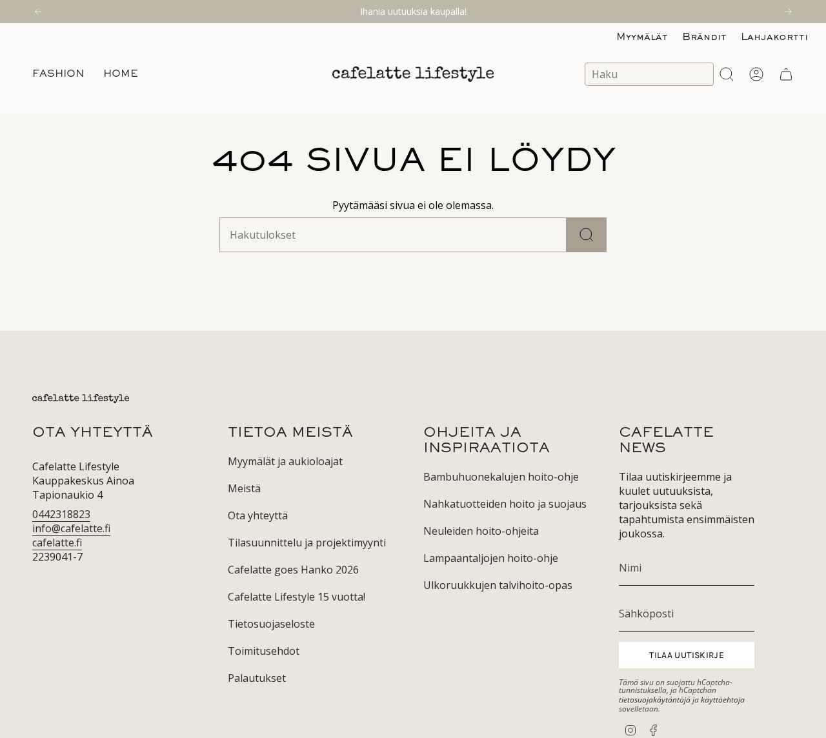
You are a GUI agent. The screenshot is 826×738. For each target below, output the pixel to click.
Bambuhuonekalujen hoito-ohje (501, 477)
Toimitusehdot (263, 651)
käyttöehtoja (723, 699)
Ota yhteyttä (258, 515)
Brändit (704, 37)
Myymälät (642, 37)
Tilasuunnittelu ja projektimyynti (307, 542)
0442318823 (61, 514)
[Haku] (587, 234)
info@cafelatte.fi (71, 528)
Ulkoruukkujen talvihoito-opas (497, 585)
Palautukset (257, 678)
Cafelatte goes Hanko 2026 (293, 570)
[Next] (788, 11)
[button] (58, 74)
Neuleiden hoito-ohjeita (481, 531)
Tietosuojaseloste (271, 624)
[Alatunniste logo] (80, 398)
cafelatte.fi (57, 542)
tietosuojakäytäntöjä (654, 699)
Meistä (244, 488)
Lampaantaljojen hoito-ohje (490, 558)
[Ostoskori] (786, 74)
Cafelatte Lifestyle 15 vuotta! (296, 597)
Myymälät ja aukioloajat (285, 461)
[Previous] (38, 11)
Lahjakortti (774, 37)
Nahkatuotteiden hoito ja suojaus (505, 504)
